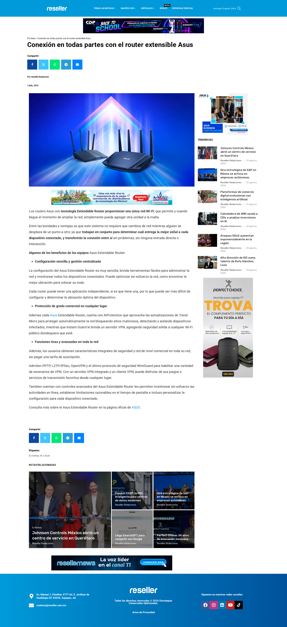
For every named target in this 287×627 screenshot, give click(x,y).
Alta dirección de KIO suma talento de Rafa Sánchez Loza (237, 261)
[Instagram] (214, 605)
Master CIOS (127, 8)
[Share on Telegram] (66, 65)
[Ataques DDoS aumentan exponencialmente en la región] (207, 240)
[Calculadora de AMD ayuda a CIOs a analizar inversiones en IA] (207, 218)
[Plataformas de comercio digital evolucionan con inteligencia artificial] (207, 196)
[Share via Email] (77, 65)
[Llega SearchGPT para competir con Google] (132, 529)
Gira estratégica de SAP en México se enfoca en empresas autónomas (238, 173)
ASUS (136, 407)
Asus (54, 315)
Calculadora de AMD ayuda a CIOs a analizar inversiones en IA (239, 217)
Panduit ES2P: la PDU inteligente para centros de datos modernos (131, 497)
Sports (163, 7)
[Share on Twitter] (43, 65)
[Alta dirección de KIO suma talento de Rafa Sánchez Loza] (207, 262)
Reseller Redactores (230, 160)
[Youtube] (230, 605)
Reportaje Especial (182, 8)
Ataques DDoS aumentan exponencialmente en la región (237, 239)
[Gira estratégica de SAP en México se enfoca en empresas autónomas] (207, 174)
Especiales (147, 8)
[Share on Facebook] (32, 65)
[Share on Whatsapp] (55, 65)
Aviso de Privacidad (143, 612)
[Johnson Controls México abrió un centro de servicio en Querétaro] (207, 152)
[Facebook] (205, 605)
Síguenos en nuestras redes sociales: (222, 594)
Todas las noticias (104, 8)
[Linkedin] (222, 605)
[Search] (239, 8)
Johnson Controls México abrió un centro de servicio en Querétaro (238, 152)
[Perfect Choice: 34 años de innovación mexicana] (173, 529)
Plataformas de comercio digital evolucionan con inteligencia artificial (237, 195)
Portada (31, 38)
